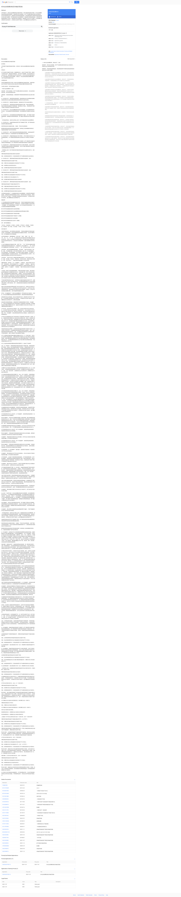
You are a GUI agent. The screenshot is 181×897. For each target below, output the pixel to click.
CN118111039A (5, 823)
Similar (59, 16)
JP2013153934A (5, 821)
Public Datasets (89, 895)
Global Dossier (62, 54)
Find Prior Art (53, 16)
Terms (95, 895)
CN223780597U (5, 848)
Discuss (67, 54)
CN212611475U (5, 810)
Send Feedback (81, 895)
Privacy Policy (101, 895)
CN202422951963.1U (6, 864)
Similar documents (60, 51)
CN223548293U (5, 843)
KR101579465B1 (5, 787)
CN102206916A (5, 801)
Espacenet (57, 54)
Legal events (53, 51)
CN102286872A (5, 804)
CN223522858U (5, 840)
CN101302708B (5, 796)
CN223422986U (5, 834)
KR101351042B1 (5, 793)
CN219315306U (5, 818)
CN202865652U (5, 799)
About (74, 895)
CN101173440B (5, 812)
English (57, 20)
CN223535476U (5, 829)
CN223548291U (5, 851)
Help (107, 895)
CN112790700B (5, 826)
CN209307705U (5, 837)
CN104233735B (5, 790)
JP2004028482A (5, 845)
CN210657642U (5, 815)
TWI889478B (4, 785)
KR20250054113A (6, 832)
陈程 (53, 22)
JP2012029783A (5, 807)
